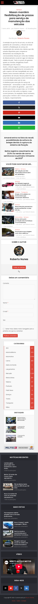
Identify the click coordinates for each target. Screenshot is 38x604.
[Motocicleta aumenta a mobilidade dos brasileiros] (11, 420)
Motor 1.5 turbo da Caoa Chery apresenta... (10, 476)
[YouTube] (10, 588)
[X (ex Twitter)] (21, 588)
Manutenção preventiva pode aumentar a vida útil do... (23, 208)
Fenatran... (21, 428)
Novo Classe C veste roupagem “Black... (21, 523)
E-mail (5, 311)
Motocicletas (18, 217)
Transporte (24, 192)
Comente (6, 283)
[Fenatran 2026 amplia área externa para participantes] (11, 429)
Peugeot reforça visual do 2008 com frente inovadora (21, 543)
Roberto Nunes (19, 28)
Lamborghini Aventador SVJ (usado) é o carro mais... (10, 465)
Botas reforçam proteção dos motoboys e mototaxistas (23, 220)
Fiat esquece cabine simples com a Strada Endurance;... (12, 514)
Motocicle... (21, 420)
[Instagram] (5, 588)
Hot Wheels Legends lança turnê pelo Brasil (23, 184)
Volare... (20, 437)
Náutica (17, 169)
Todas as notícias (19, 267)
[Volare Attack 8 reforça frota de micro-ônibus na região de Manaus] (11, 438)
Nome (5, 303)
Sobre (18, 601)
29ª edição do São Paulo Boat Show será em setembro (22, 172)
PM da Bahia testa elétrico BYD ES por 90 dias (21, 486)
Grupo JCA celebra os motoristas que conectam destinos (22, 195)
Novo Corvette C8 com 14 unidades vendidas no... (10, 495)
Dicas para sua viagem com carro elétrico (23, 232)
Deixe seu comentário (11, 518)
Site (4, 320)
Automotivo (21, 417)
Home (14, 601)
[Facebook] (16, 588)
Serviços (19, 10)
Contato (23, 601)
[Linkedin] (26, 588)
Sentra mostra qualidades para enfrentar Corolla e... (21, 533)
